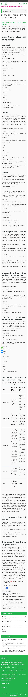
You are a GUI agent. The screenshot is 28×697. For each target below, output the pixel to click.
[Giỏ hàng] (23, 4)
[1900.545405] (2, 348)
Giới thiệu (4, 616)
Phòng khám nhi (5, 624)
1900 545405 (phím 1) (13, 667)
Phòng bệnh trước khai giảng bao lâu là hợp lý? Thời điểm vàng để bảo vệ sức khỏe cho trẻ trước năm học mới (13, 604)
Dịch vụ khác (4, 629)
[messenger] (2, 351)
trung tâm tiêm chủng (12, 547)
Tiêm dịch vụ (22, 467)
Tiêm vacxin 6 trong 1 (13, 585)
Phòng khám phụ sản (6, 626)
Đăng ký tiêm (5, 6)
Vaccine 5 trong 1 (5, 225)
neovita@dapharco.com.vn (9, 678)
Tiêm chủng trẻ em (6, 618)
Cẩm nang (4, 631)
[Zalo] (2, 345)
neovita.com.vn (8, 680)
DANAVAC (4, 547)
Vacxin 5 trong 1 (6, 26)
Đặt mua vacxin (14, 6)
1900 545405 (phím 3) (13, 671)
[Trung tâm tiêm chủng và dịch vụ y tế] (6, 4)
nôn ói (9, 85)
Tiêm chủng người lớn (6, 621)
